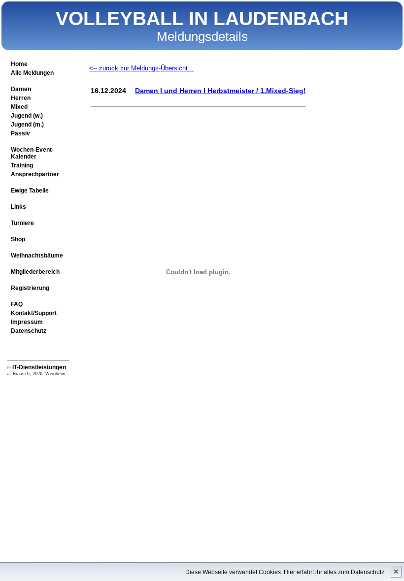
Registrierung (30, 288)
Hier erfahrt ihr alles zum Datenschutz (334, 572)
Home (19, 64)
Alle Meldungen (32, 72)
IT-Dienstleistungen (39, 367)
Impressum (27, 322)
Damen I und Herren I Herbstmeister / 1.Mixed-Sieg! (220, 91)
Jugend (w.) (27, 115)
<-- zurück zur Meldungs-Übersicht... (141, 68)
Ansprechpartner (35, 174)
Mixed (19, 106)
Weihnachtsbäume (37, 255)
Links (18, 206)
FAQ (17, 304)
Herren (21, 98)
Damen (21, 89)
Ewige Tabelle (30, 190)
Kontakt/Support (34, 313)
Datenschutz (28, 330)
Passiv (20, 133)
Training (22, 165)
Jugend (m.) (27, 124)
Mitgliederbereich (35, 271)
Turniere (22, 223)
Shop (18, 239)
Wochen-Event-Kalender (32, 153)
